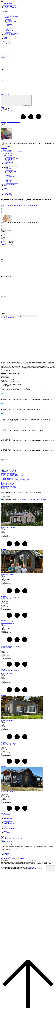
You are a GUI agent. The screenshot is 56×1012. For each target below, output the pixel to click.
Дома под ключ (7, 8)
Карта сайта (3, 859)
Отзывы (6, 37)
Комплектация (10, 26)
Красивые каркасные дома (7, 482)
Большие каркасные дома (7, 484)
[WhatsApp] (14, 69)
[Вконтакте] (7, 851)
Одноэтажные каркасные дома (8, 471)
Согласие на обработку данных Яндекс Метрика (13, 858)
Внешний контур (5, 241)
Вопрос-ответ (9, 28)
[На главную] (2, 107)
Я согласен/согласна (50, 868)
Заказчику (6, 17)
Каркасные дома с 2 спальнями (8, 487)
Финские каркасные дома (7, 478)
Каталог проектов (8, 155)
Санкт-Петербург (9, 110)
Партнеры (8, 22)
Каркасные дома (8, 3)
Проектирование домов (12, 16)
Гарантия (8, 25)
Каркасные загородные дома (8, 486)
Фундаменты (9, 15)
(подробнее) (31, 867)
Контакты (6, 39)
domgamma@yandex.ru (6, 841)
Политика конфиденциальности (9, 857)
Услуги (5, 13)
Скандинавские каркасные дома (9, 474)
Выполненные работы (9, 34)
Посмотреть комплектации (7, 317)
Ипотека (8, 32)
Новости (8, 19)
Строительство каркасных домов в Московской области (14, 480)
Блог (7, 29)
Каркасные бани (8, 6)
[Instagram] (6, 853)
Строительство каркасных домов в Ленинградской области (15, 479)
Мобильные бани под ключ (10, 7)
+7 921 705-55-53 (5, 94)
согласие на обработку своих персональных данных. (34, 499)
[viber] (14, 80)
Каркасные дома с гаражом (7, 476)
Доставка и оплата (11, 21)
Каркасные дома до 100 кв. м (8, 473)
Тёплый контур (4, 242)
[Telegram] (14, 91)
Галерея (5, 38)
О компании (9, 20)
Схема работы (9, 30)
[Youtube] (6, 854)
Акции (5, 35)
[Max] (2, 149)
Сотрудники (9, 24)
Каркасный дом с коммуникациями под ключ (12, 475)
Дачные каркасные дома (10, 5)
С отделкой (3, 244)
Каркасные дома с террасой (7, 483)
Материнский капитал (12, 33)
